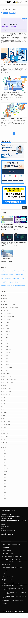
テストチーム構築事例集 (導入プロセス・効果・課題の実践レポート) (14, 589)
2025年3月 (5, 492)
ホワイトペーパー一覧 (8, 576)
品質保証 (5, 412)
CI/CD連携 (5, 298)
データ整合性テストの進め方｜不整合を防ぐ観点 (12, 274)
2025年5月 (5, 486)
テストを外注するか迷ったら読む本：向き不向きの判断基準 (14, 597)
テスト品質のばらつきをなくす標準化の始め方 (11, 282)
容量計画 (5, 418)
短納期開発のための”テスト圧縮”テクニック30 (13, 600)
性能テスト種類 (6, 421)
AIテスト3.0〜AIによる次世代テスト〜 (11, 544)
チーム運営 (5, 325)
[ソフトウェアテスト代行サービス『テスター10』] (14, 2)
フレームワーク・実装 (8, 382)
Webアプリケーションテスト (9, 304)
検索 (24, 207)
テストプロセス (6, 331)
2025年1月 (5, 498)
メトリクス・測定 (7, 391)
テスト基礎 (5, 346)
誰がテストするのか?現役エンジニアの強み (12, 567)
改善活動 (5, 427)
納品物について (6, 564)
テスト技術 (5, 355)
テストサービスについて (8, 553)
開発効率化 (5, 442)
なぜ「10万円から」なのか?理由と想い (11, 559)
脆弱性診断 (5, 433)
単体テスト (5, 406)
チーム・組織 (6, 322)
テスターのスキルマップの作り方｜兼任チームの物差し (13, 278)
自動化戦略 (5, 436)
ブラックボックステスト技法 (9, 379)
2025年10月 (5, 471)
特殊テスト (5, 430)
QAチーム (5, 301)
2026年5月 (5, 459)
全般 (4, 397)
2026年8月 (5, 450)
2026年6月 (5, 456)
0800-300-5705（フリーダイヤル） (9, 530)
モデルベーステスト (7, 394)
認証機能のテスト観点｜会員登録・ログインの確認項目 (13, 271)
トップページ (6, 570)
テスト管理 (5, 12)
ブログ (4, 385)
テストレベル (6, 334)
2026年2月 (5, 462)
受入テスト (5, 409)
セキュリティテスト (7, 313)
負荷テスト (5, 439)
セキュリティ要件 (7, 319)
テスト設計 (5, 370)
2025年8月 (5, 477)
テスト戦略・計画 (7, 349)
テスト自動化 (6, 364)
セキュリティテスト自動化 (9, 316)
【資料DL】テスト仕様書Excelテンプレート (12, 583)
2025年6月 (5, 483)
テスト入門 (5, 343)
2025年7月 (5, 480)
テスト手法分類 (6, 352)
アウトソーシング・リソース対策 (10, 307)
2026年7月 (5, 453)
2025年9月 (5, 474)
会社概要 (5, 603)
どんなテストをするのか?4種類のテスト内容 (12, 556)
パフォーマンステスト (8, 376)
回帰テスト (5, 415)
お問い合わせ (6, 547)
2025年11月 (5, 468)
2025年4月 (5, 489)
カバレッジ (5, 310)
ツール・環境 (6, 328)
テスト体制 (5, 340)
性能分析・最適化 (7, 424)
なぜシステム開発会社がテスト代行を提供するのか (14, 561)
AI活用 (4, 295)
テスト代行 (5, 337)
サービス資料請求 (7, 550)
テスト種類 (5, 358)
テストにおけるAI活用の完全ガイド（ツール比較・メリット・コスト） (14, 593)
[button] (26, 2)
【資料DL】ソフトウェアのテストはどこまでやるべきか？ (14, 580)
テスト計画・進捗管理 (8, 367)
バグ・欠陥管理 (6, 373)
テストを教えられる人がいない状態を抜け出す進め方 (13, 285)
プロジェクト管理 (7, 388)
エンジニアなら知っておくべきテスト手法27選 (13, 585)
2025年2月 (5, 495)
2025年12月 (5, 465)
